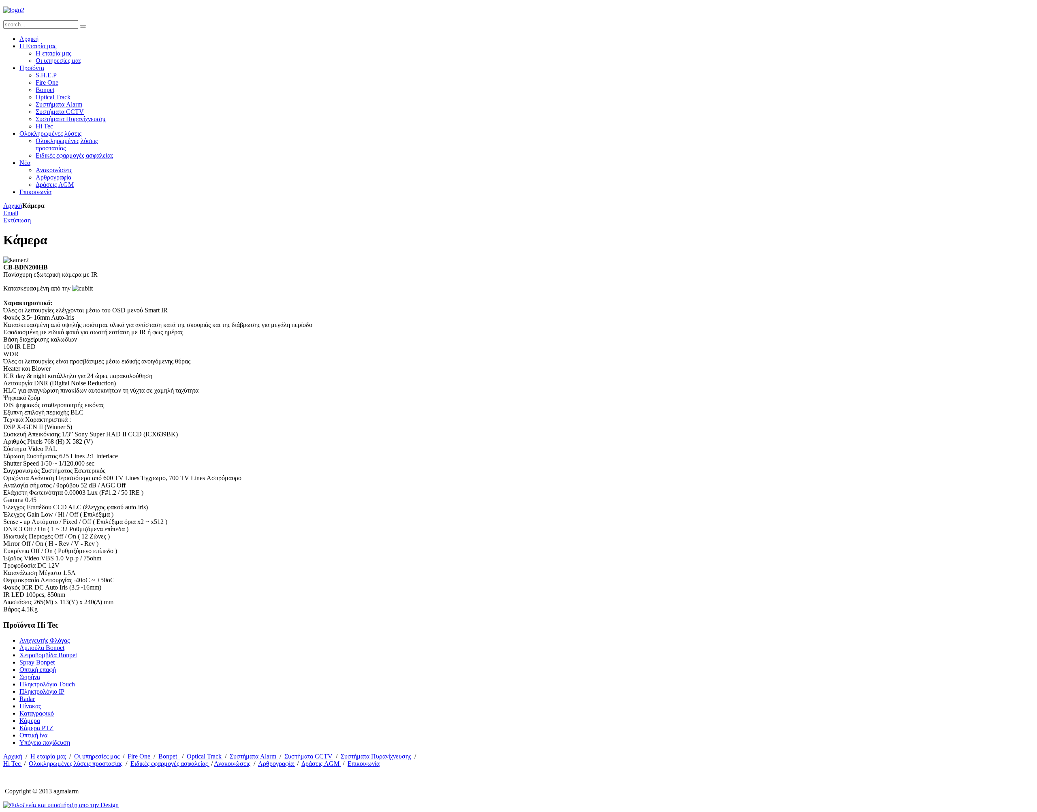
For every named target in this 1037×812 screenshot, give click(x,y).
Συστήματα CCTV (308, 756)
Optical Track (205, 756)
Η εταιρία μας (48, 756)
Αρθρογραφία (276, 763)
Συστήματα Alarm (254, 756)
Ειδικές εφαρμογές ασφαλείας (169, 763)
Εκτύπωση (17, 220)
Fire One (140, 756)
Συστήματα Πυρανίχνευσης (376, 756)
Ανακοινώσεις (232, 763)
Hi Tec (12, 763)
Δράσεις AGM (321, 763)
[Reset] (83, 26)
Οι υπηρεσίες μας (96, 756)
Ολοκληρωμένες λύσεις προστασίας (75, 763)
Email (10, 212)
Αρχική (12, 205)
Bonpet (169, 756)
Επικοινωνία (364, 763)
